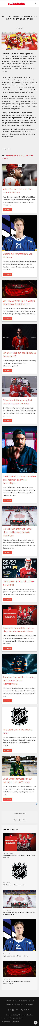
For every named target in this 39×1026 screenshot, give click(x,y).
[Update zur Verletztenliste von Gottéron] (19, 935)
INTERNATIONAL (11, 1004)
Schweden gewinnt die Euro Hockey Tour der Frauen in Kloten (19, 856)
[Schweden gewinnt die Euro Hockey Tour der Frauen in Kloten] (19, 842)
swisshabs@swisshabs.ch (14, 1018)
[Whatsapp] (15, 820)
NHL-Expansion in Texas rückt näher (14, 885)
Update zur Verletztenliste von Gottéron (15, 956)
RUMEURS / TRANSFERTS (25, 1004)
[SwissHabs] (16, 4)
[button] (3, 4)
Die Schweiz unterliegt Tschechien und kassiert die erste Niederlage (19, 913)
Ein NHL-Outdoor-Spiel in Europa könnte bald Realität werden (17, 982)
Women (31, 1001)
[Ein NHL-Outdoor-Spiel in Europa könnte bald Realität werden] (19, 969)
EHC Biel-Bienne (28, 156)
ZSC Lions (5, 158)
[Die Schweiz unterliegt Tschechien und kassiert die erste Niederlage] (19, 899)
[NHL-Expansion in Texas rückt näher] (19, 871)
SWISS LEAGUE (22, 1001)
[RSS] (24, 820)
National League (11, 156)
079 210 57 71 (15, 1022)
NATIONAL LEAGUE (11, 1001)
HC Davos (19, 156)
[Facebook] (19, 820)
